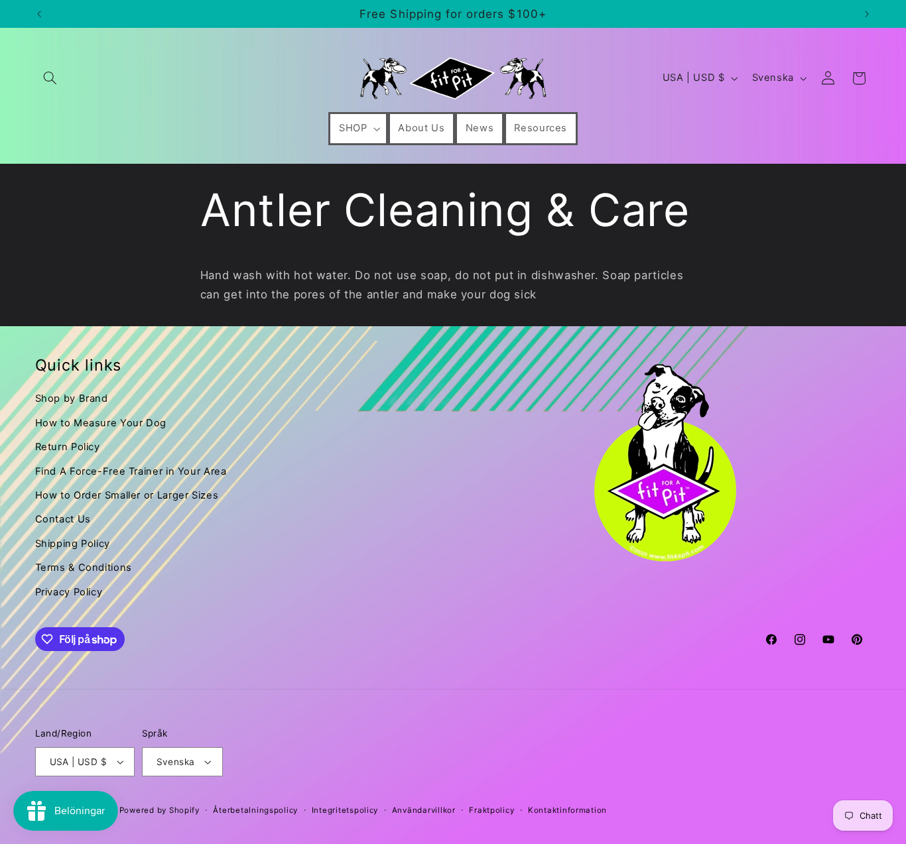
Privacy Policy (69, 592)
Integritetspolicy (345, 810)
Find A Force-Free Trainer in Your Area (131, 471)
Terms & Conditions (83, 567)
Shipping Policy (72, 544)
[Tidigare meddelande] (39, 14)
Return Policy (67, 447)
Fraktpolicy (491, 810)
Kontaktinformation (567, 810)
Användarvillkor (424, 810)
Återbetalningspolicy (255, 810)
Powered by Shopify (159, 810)
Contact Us (63, 519)
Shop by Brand (71, 398)
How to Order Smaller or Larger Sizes (127, 495)
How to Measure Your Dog (101, 423)
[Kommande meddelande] (866, 14)
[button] (50, 78)
